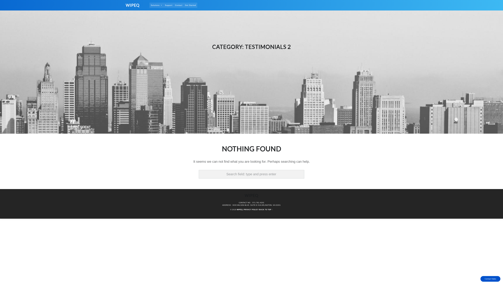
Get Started (190, 5)
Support (168, 5)
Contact (178, 5)
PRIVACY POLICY (251, 210)
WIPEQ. (240, 210)
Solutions (155, 5)
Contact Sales (490, 279)
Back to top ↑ (266, 210)
